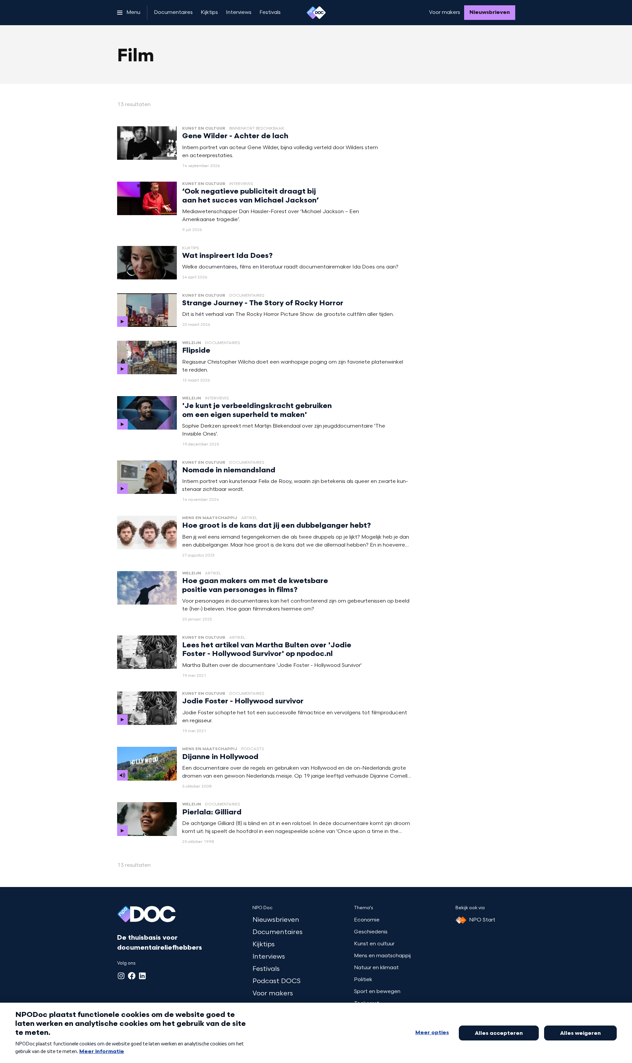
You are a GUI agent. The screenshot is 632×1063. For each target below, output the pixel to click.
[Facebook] (132, 976)
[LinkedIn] (142, 976)
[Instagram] (121, 976)
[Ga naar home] (316, 12)
